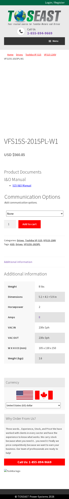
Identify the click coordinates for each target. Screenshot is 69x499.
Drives (19, 54)
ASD (12, 244)
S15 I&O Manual (22, 185)
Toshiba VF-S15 (33, 54)
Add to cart (29, 224)
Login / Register (55, 2)
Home (10, 54)
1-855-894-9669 (39, 33)
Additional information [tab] (18, 262)
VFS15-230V (50, 54)
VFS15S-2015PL (32, 244)
